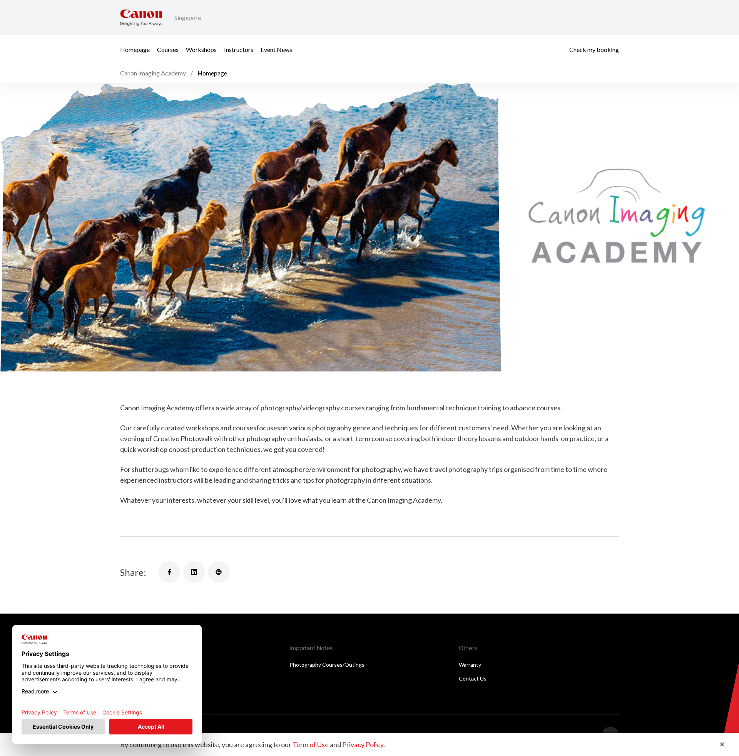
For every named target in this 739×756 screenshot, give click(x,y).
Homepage (135, 49)
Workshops (201, 49)
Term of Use (311, 744)
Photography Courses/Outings (326, 664)
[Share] (169, 572)
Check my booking (594, 49)
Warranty (470, 664)
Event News (276, 49)
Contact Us (473, 678)
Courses (168, 49)
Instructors (238, 49)
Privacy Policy (362, 744)
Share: (133, 572)
